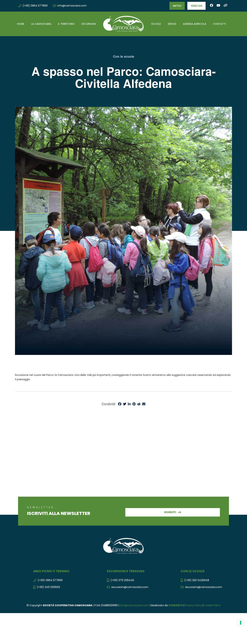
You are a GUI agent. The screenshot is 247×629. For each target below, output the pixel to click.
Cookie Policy (212, 605)
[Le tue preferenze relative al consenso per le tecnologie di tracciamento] (240, 622)
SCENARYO (176, 605)
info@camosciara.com (134, 605)
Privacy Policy (193, 605)
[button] (177, 6)
